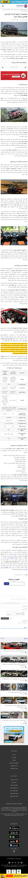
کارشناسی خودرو (14, 785)
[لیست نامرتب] (10, 603)
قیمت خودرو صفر (14, 790)
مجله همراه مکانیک (23, 9)
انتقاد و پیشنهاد (14, 765)
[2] (25, 623)
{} (16, 603)
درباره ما (14, 754)
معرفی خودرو (17, 9)
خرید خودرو (14, 782)
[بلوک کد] (13, 603)
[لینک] (15, 603)
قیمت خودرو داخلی (14, 793)
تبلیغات (14, 760)
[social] (21, 862)
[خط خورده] (7, 603)
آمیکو (20, 574)
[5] (19, 623)
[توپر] (2, 603)
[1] (27, 623)
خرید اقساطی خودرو (14, 788)
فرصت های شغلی (14, 768)
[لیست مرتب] (9, 603)
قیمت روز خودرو (14, 779)
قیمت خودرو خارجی (14, 796)
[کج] (4, 603)
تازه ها (25, 638)
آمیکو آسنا (17, 574)
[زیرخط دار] (5, 603)
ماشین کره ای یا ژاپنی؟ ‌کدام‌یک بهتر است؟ (17, 692)
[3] (23, 623)
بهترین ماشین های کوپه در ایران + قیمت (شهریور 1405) (14, 651)
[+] (18, 603)
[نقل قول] (12, 603)
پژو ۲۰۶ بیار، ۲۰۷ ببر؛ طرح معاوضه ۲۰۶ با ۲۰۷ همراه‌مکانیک (14, 679)
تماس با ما (14, 757)
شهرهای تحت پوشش (14, 763)
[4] (21, 623)
